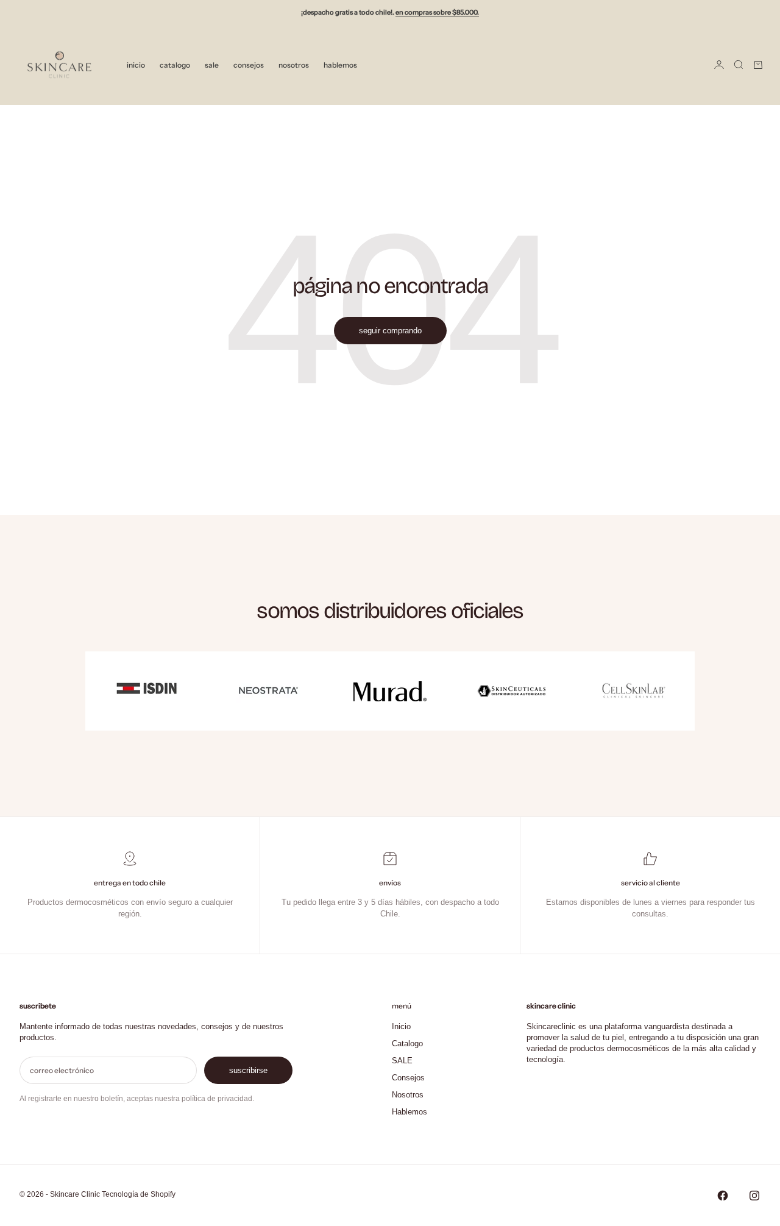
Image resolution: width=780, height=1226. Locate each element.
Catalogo (175, 64)
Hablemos (340, 64)
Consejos (248, 64)
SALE (212, 64)
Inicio (136, 64)
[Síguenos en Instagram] (754, 1195)
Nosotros (293, 64)
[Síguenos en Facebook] (723, 1195)
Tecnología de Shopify (139, 1194)
